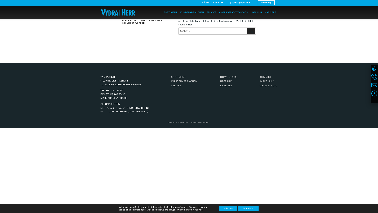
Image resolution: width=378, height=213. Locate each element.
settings (198, 209)
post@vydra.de (241, 2)
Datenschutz (268, 85)
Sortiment (178, 76)
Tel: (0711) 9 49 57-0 (111, 90)
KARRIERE (270, 12)
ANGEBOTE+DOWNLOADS (233, 12)
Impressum (266, 81)
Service (176, 85)
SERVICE (211, 12)
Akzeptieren (248, 208)
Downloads (228, 76)
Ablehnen (228, 208)
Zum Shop (266, 2)
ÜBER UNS (256, 12)
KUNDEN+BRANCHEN (192, 12)
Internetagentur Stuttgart (200, 122)
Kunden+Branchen (184, 81)
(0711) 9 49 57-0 (214, 2)
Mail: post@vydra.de (113, 97)
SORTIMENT (170, 12)
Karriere (226, 85)
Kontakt (265, 76)
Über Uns (226, 81)
